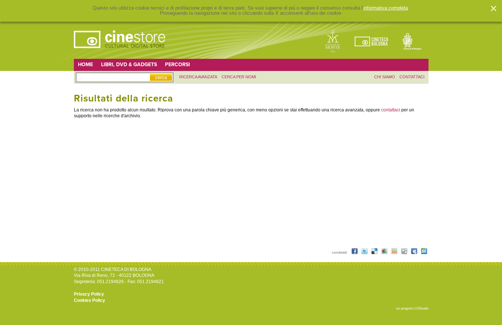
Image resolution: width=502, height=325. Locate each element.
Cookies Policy (89, 300)
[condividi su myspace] (414, 252)
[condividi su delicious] (375, 252)
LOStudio (422, 308)
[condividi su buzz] (384, 252)
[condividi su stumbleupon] (424, 252)
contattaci (411, 77)
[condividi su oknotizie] (394, 252)
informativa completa (385, 8)
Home (85, 64)
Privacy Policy (89, 294)
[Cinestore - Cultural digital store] (120, 51)
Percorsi (177, 64)
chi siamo (384, 77)
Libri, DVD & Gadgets (129, 64)
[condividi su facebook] (355, 252)
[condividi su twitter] (365, 252)
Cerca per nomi (239, 77)
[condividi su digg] (404, 252)
